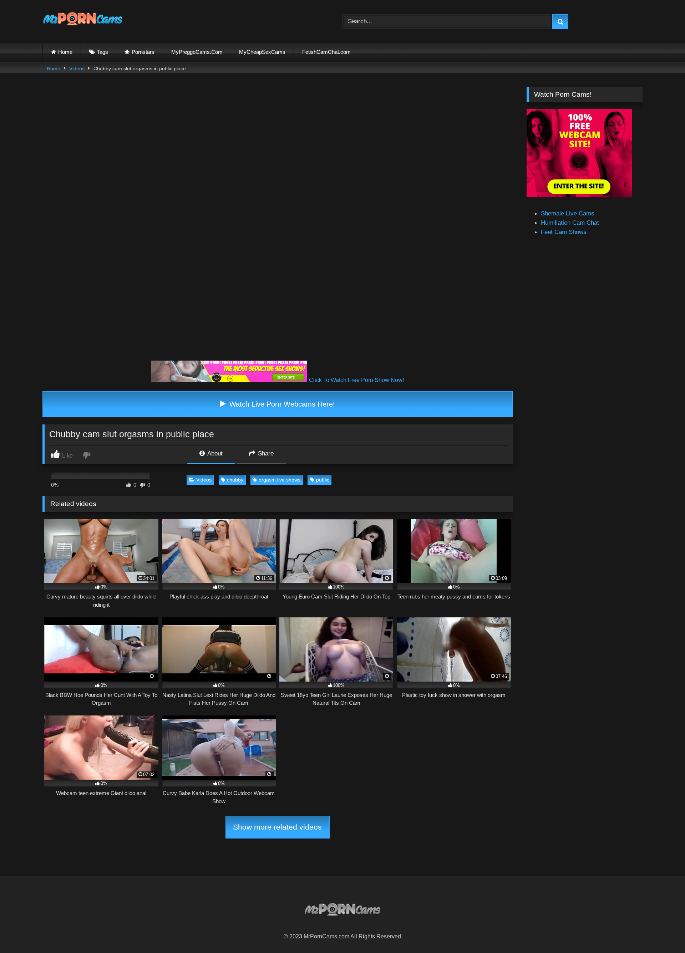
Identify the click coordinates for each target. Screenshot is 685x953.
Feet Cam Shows (564, 231)
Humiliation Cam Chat (570, 222)
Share (265, 453)
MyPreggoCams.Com (197, 52)
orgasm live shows (279, 480)
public (322, 480)
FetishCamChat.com (326, 52)
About (214, 453)
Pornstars (143, 52)
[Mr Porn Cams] (82, 20)
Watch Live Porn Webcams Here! (281, 404)
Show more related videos (277, 827)
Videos (77, 68)
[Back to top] (662, 931)
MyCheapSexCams (262, 52)
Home (65, 52)
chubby (235, 480)
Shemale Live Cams (567, 213)
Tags (102, 52)
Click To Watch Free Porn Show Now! (356, 380)
